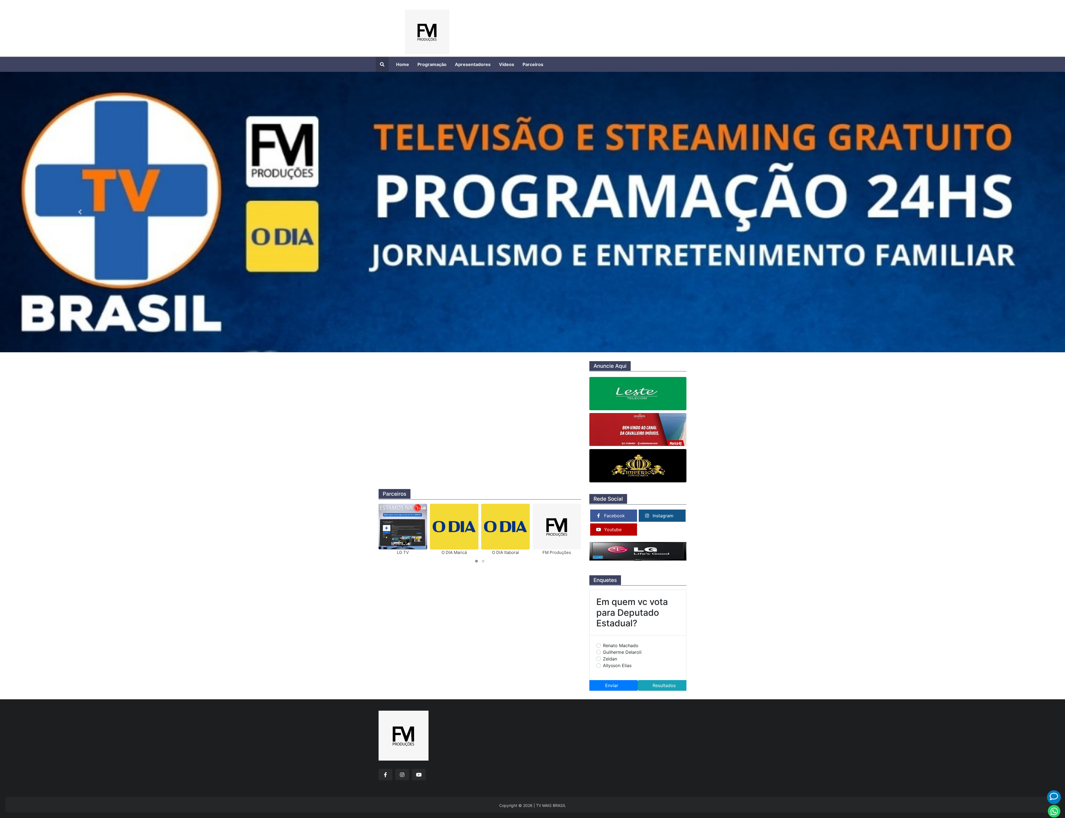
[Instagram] (402, 774)
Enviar (611, 685)
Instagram (663, 515)
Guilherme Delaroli (622, 652)
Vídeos (506, 64)
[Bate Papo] (1054, 796)
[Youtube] (419, 774)
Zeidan (610, 659)
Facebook (614, 515)
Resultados (664, 685)
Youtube (613, 529)
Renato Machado (620, 645)
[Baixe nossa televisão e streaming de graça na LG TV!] (637, 551)
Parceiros (533, 64)
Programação (432, 64)
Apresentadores (473, 64)
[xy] (427, 28)
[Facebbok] (385, 774)
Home (402, 64)
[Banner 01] (532, 212)
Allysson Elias (617, 665)
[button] (80, 212)
